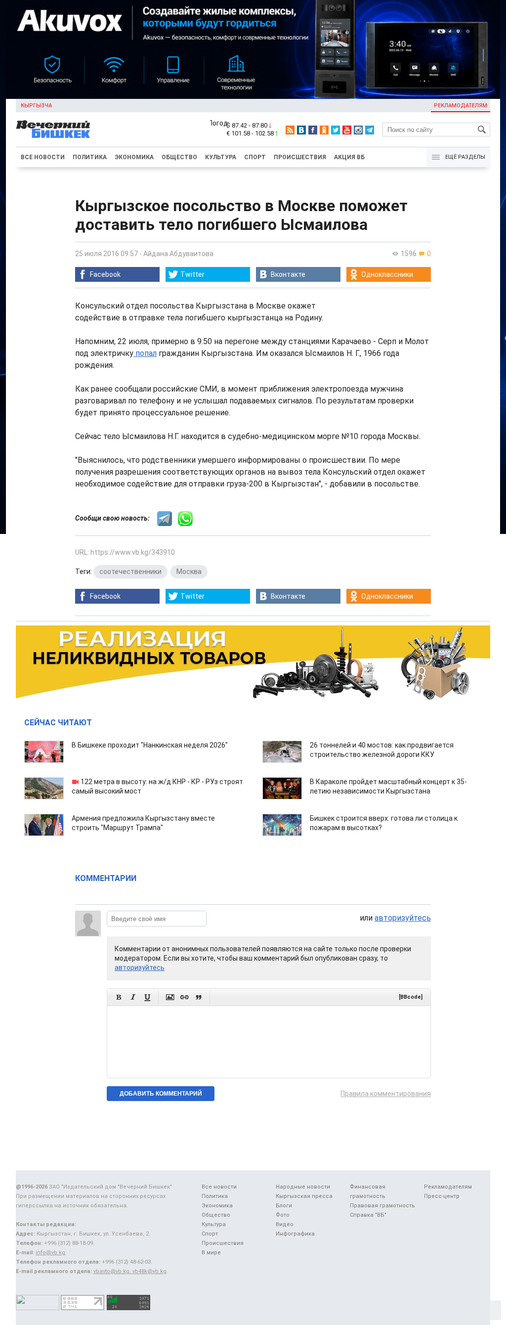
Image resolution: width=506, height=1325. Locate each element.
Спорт (255, 157)
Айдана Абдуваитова (178, 254)
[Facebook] (312, 130)
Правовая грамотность (382, 1205)
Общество (179, 157)
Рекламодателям (460, 105)
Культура (220, 157)
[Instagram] (358, 130)
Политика (90, 157)
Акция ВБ (349, 157)
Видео (285, 1224)
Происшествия (300, 157)
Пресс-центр (442, 1196)
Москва (189, 571)
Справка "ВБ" (368, 1215)
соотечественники (130, 571)
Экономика (134, 157)
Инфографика (295, 1234)
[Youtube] (346, 130)
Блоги (284, 1205)
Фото (283, 1215)
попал (145, 353)
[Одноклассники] (324, 130)
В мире (211, 1252)
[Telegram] (369, 130)
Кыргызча (36, 105)
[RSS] (290, 130)
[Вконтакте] (301, 130)
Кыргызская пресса (304, 1196)
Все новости (43, 157)
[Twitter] (335, 130)
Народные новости (303, 1187)
